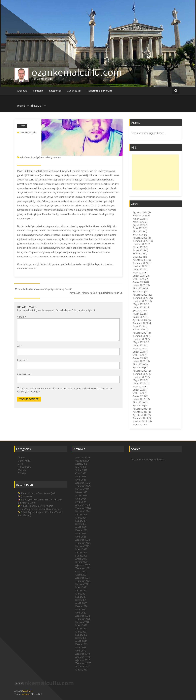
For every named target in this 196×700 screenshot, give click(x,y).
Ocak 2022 (138, 326)
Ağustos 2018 (140, 411)
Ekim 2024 (138, 253)
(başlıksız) (26, 496)
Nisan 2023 (139, 307)
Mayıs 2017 (139, 424)
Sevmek (57, 157)
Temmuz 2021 (140, 335)
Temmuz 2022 (140, 323)
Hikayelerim (24, 467)
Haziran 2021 (140, 339)
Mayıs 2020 (139, 380)
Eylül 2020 (138, 367)
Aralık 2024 (139, 250)
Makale (22, 470)
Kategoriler (55, 90)
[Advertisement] (155, 172)
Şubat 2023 (139, 310)
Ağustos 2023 (140, 294)
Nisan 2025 (139, 247)
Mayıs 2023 (139, 304)
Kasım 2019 (139, 399)
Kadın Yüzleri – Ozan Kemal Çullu (38, 493)
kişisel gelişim (37, 157)
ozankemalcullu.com (77, 72)
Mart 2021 (138, 348)
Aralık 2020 (139, 358)
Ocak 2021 (138, 354)
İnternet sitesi (24, 374)
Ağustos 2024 (140, 259)
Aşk (21, 157)
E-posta (22, 360)
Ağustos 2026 (140, 212)
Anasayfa (22, 90)
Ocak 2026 (138, 228)
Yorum (21, 316)
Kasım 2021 (139, 329)
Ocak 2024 (138, 278)
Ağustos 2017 (140, 415)
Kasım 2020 (139, 361)
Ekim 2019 (138, 402)
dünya (27, 157)
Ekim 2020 (138, 364)
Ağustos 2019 (140, 408)
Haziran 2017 (140, 421)
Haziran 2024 (140, 266)
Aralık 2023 (139, 282)
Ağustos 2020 (140, 370)
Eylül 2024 (138, 256)
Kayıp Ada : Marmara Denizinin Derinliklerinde (94, 292)
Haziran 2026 (140, 215)
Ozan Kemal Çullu (28, 132)
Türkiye (22, 125)
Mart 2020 (138, 386)
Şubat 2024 (139, 275)
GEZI (20, 463)
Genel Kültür (24, 460)
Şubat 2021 (139, 351)
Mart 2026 (138, 221)
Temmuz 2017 (140, 418)
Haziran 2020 (140, 377)
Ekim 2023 (138, 288)
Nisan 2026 (139, 218)
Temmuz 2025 (140, 240)
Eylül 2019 (138, 405)
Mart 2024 (138, 272)
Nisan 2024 (139, 269)
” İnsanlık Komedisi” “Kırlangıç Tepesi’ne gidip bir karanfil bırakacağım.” (40, 507)
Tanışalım (38, 90)
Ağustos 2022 (140, 320)
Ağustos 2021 (140, 332)
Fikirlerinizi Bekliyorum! (99, 90)
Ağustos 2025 (140, 237)
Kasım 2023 (139, 285)
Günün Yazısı (74, 90)
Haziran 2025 (140, 244)
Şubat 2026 (139, 225)
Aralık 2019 (139, 396)
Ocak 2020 (138, 392)
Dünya (21, 457)
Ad (19, 346)
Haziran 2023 (140, 301)
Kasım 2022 (139, 316)
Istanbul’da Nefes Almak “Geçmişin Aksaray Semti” (45, 289)
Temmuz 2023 (140, 297)
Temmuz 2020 (140, 373)
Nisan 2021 (139, 345)
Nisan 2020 (139, 383)
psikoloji (48, 157)
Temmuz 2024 (140, 263)
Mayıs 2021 (139, 342)
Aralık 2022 (139, 313)
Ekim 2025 (138, 231)
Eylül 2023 (138, 291)
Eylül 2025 (138, 234)
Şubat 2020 (139, 389)
